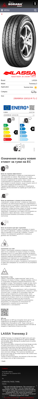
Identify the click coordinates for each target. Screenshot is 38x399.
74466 (17, 382)
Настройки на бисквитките (11, 397)
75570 (4, 384)
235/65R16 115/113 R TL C (25, 98)
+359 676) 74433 (8, 382)
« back (3, 361)
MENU (7, 10)
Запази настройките (27, 397)
